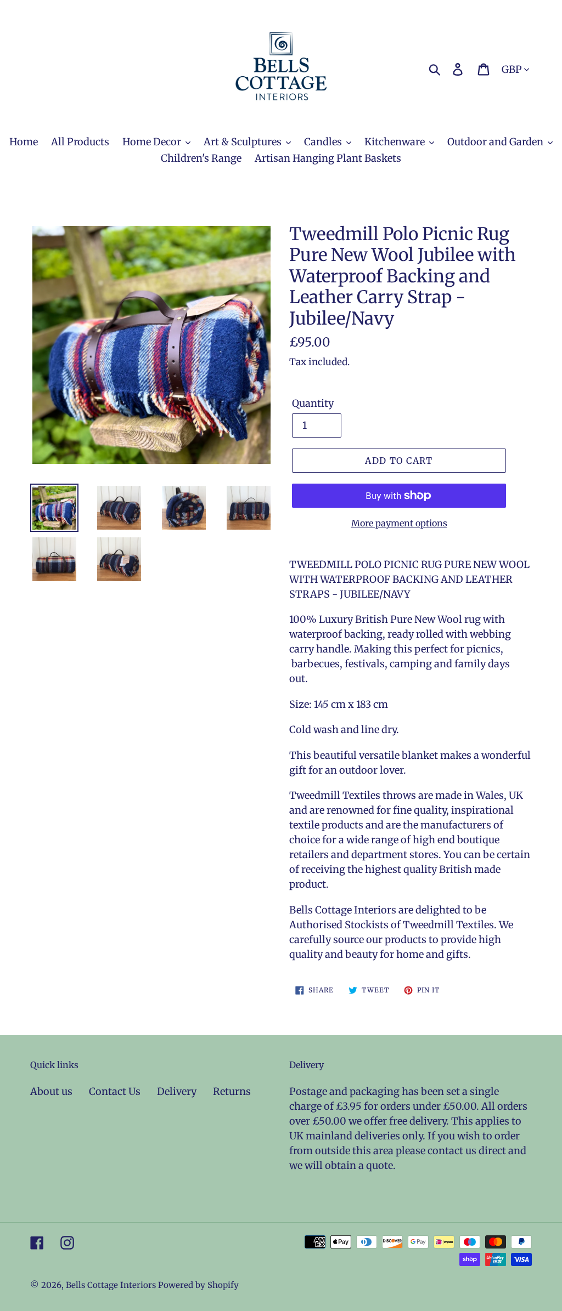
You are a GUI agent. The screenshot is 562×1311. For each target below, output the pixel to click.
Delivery (176, 1091)
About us (51, 1091)
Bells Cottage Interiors (111, 1285)
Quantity (313, 403)
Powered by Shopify (198, 1285)
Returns (232, 1091)
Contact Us (114, 1091)
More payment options (399, 523)
